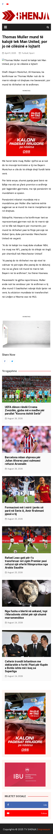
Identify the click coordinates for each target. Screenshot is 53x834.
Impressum (44, 829)
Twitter (12, 361)
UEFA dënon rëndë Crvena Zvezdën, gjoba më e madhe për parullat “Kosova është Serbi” (25, 410)
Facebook (3, 4)
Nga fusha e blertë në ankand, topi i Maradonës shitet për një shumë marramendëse (26, 614)
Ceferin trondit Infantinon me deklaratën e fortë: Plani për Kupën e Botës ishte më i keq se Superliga (26, 666)
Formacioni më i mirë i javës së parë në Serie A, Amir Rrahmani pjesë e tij (24, 511)
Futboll (25, 53)
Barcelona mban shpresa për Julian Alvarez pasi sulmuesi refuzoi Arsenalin (22, 461)
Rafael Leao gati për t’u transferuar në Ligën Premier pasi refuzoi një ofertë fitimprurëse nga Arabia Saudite (26, 562)
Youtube (7, 4)
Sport (32, 53)
